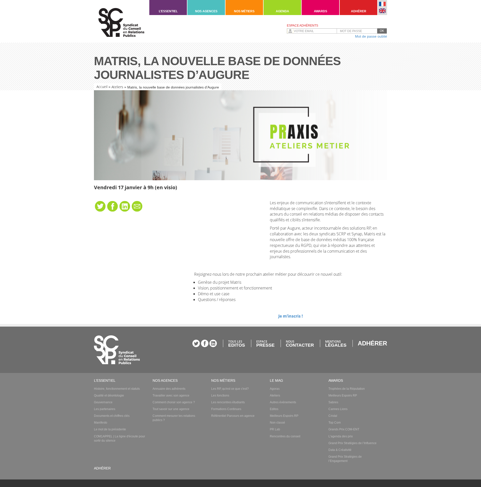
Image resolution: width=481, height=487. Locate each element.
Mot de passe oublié (371, 36)
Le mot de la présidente (110, 429)
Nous (300, 343)
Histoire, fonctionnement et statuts (117, 389)
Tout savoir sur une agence (171, 409)
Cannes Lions (337, 409)
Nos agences (206, 11)
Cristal (332, 416)
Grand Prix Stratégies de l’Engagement (345, 459)
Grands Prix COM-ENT (343, 429)
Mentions (335, 343)
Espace (265, 343)
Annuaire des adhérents (169, 389)
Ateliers (117, 86)
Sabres (333, 402)
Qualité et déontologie (109, 395)
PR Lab (275, 429)
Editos (274, 409)
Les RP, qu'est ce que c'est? (230, 389)
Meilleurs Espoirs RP (284, 416)
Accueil (101, 86)
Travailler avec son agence (171, 395)
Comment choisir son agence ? (174, 402)
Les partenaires (104, 409)
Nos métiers (244, 11)
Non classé (277, 422)
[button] (382, 31)
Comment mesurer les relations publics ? (174, 418)
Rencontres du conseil (285, 436)
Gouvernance (103, 402)
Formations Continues (226, 409)
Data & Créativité (339, 450)
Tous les (236, 343)
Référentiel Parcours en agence (233, 416)
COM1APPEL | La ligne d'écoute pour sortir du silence (119, 438)
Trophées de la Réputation (346, 389)
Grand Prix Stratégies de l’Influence (352, 443)
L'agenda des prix (340, 436)
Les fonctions (220, 395)
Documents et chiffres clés (112, 416)
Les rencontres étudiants (228, 402)
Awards (320, 11)
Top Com (334, 422)
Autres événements (283, 402)
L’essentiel (168, 11)
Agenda (282, 11)
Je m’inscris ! (290, 316)
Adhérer (358, 11)
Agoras (275, 389)
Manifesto (100, 422)
